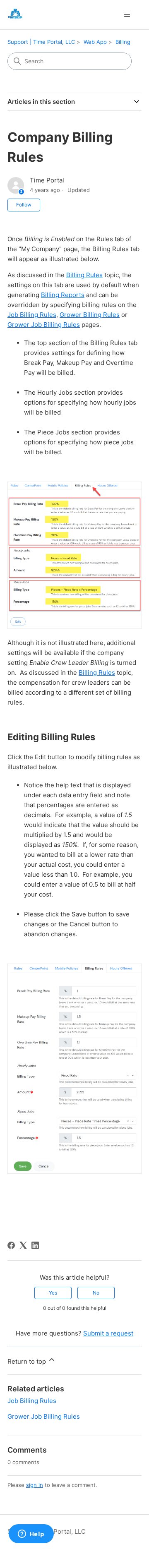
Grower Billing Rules (90, 315)
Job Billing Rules (31, 315)
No (96, 1293)
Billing (122, 41)
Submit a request (108, 1333)
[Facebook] (11, 1245)
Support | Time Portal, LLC (41, 41)
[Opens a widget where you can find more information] (31, 1534)
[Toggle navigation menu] (127, 15)
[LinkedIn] (35, 1245)
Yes (53, 1293)
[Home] (15, 14)
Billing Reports (62, 295)
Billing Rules (84, 275)
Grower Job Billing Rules (43, 325)
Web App (95, 41)
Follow (23, 204)
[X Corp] (23, 1245)
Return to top (27, 1361)
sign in (34, 1485)
